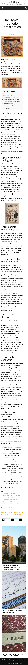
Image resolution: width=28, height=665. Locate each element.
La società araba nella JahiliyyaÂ (11, 101)
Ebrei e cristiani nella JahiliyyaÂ (11, 99)
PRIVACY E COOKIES (21, 659)
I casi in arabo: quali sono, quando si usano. (12, 611)
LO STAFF (3, 659)
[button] (26, 8)
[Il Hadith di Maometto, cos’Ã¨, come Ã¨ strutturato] (14, 633)
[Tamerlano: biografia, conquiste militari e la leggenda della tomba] (14, 545)
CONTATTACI (14, 659)
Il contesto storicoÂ (8, 95)
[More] (20, 520)
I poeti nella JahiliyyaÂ (9, 105)
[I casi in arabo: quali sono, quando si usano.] (14, 590)
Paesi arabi (12, 34)
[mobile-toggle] (2, 8)
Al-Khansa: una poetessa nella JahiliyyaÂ (13, 107)
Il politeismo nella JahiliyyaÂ (10, 97)
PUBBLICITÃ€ (11, 661)
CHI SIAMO (8, 659)
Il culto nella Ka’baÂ (8, 103)
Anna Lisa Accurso (12, 31)
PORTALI (17, 661)
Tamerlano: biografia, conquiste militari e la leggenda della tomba (11, 567)
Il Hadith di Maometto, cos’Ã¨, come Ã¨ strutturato (13, 655)
